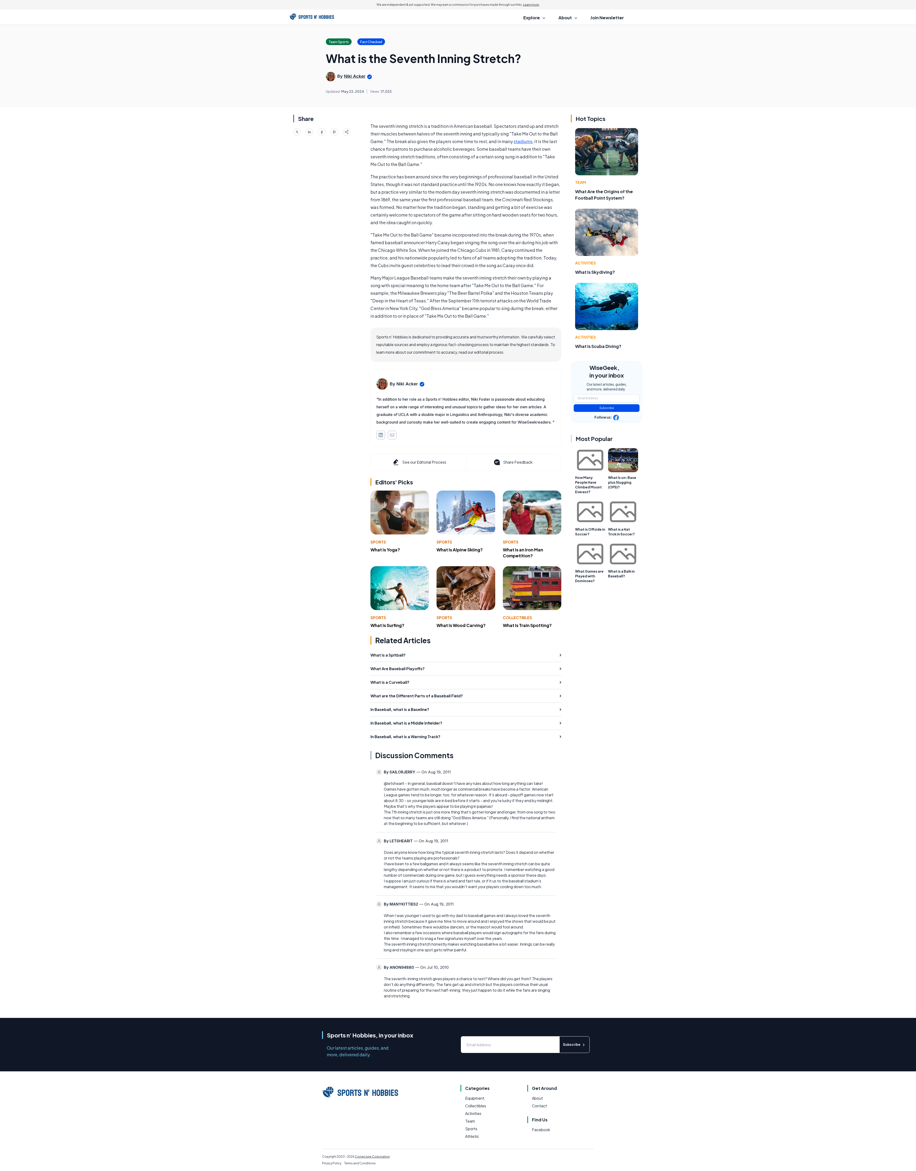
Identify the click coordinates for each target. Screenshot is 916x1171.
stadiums (523, 141)
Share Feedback (517, 462)
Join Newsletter (607, 17)
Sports (378, 541)
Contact (539, 1105)
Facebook (541, 1129)
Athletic (472, 1136)
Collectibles (517, 617)
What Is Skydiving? (595, 272)
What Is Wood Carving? (461, 625)
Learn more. (531, 4)
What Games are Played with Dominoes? (589, 576)
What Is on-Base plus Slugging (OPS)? (622, 482)
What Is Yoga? (385, 549)
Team (580, 182)
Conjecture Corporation (372, 1156)
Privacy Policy (331, 1163)
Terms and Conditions (360, 1163)
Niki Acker (354, 76)
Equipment (474, 1098)
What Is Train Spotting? (527, 625)
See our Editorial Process (424, 462)
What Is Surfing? (387, 625)
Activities (585, 262)
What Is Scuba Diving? (598, 346)
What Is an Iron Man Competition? (523, 552)
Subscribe (606, 408)
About (537, 1098)
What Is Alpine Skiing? (460, 549)
